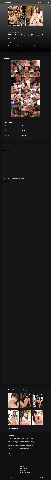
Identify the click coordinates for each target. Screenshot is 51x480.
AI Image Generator (23, 468)
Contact (9, 453)
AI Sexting (22, 466)
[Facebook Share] (40, 477)
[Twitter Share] (37, 477)
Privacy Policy (10, 457)
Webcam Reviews (23, 470)
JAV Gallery (22, 457)
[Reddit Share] (42, 477)
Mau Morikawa (24, 125)
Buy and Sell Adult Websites (25, 472)
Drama (28, 138)
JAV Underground (23, 464)
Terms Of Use (10, 455)
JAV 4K (21, 453)
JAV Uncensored (23, 455)
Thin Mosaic (24, 128)
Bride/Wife (24, 138)
